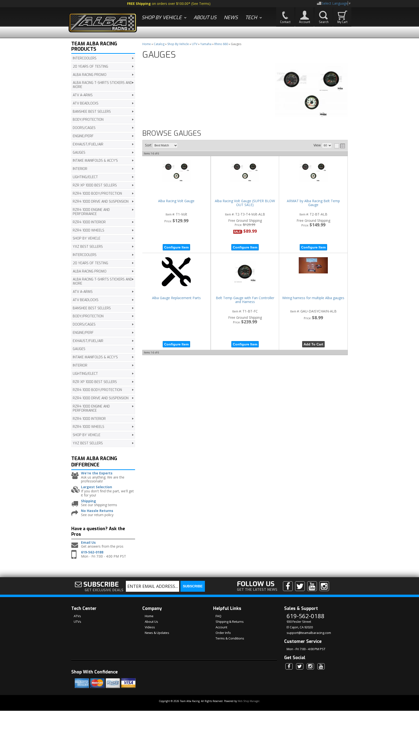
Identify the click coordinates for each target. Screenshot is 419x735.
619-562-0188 (92, 552)
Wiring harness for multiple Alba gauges (313, 298)
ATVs (77, 616)
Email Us (88, 543)
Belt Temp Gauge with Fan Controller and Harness (245, 300)
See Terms (200, 3)
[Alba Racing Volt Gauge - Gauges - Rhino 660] (176, 171)
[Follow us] (300, 586)
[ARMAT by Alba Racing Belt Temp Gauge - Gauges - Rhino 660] (313, 171)
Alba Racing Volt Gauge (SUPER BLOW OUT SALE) (245, 203)
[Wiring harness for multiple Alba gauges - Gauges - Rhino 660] (313, 265)
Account (221, 627)
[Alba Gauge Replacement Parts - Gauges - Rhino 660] (176, 272)
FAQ (218, 616)
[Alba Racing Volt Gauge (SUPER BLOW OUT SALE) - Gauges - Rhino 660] (245, 171)
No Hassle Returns (97, 511)
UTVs (77, 621)
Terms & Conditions (230, 638)
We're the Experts (97, 473)
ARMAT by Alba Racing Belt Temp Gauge (313, 203)
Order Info (223, 633)
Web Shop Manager (248, 701)
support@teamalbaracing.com (309, 633)
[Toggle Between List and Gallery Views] (339, 146)
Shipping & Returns (230, 621)
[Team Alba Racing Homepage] (103, 23)
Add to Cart (313, 344)
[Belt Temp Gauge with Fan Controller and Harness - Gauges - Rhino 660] (245, 272)
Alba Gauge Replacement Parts (176, 298)
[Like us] (288, 586)
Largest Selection (96, 487)
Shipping (88, 501)
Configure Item (176, 247)
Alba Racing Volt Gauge (176, 201)
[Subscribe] (312, 586)
